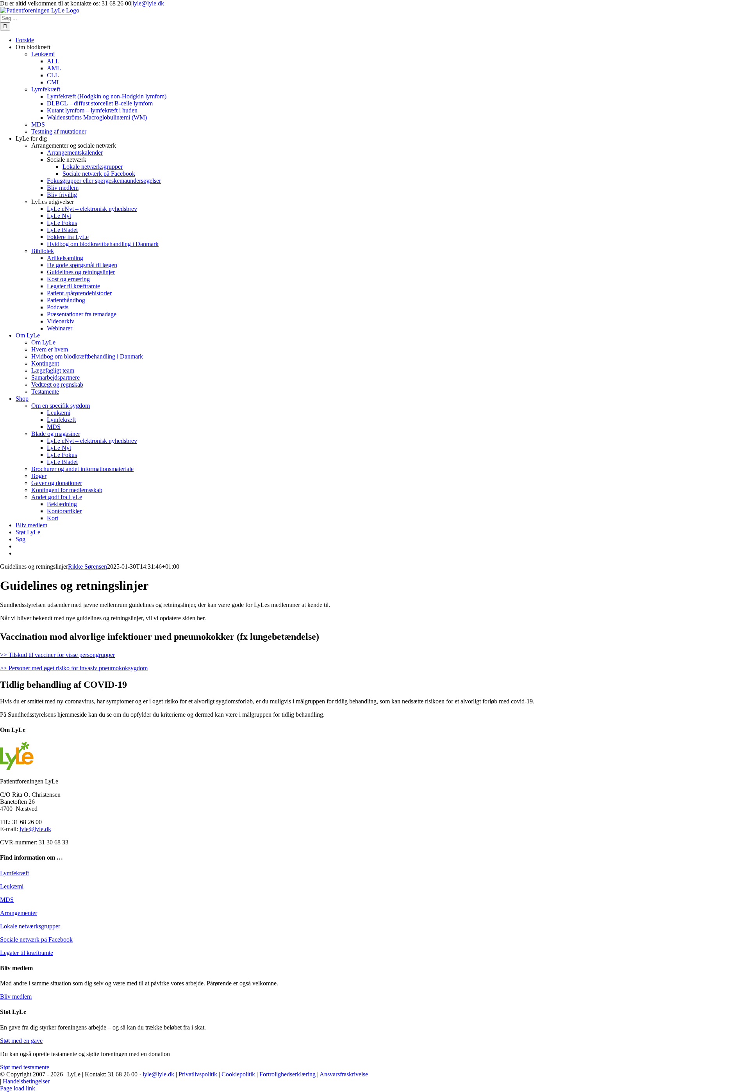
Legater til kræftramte (26, 952)
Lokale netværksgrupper (30, 926)
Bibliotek (42, 251)
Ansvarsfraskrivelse (344, 1074)
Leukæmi (11, 886)
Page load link (17, 1088)
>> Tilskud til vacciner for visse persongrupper (57, 654)
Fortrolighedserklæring (287, 1074)
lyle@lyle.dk (148, 3)
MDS (7, 899)
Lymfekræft (14, 873)
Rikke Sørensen (87, 566)
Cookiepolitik (238, 1074)
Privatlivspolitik (198, 1074)
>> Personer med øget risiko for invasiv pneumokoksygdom (74, 668)
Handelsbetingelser (26, 1081)
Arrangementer (18, 913)
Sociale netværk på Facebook (36, 939)
